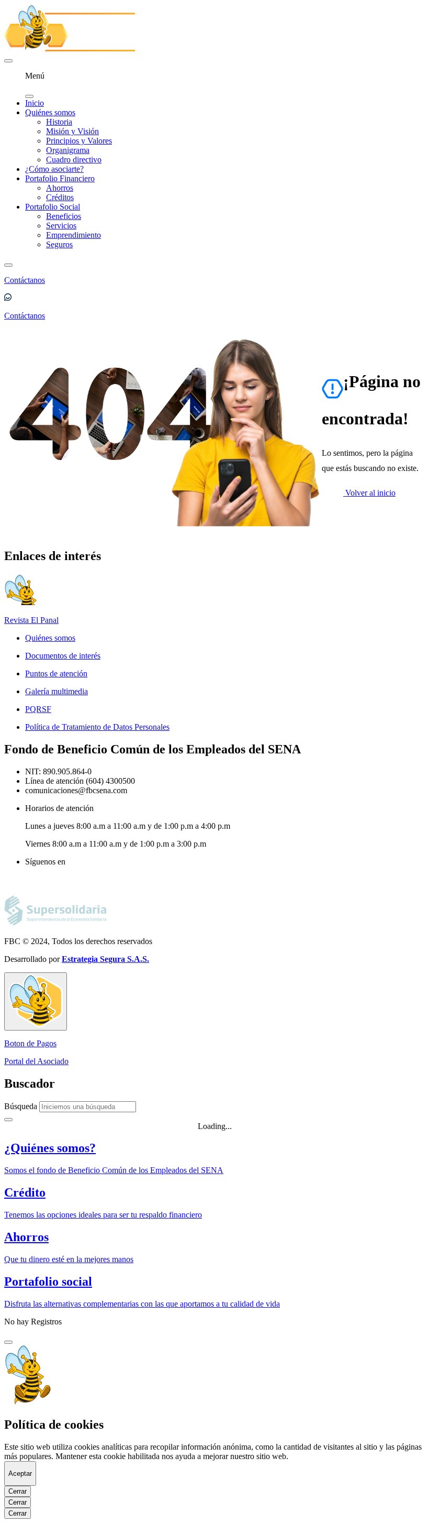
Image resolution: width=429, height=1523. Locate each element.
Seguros (59, 244)
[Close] (8, 1119)
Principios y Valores (79, 140)
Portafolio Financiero (60, 178)
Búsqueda (20, 1106)
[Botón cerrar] (8, 1342)
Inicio (34, 102)
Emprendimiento (73, 235)
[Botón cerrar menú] (29, 96)
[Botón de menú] (8, 60)
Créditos (60, 197)
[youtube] (30, 881)
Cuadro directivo (73, 159)
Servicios (61, 225)
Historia (59, 121)
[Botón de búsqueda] (8, 265)
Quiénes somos (50, 112)
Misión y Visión (72, 131)
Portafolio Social (52, 206)
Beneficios (63, 216)
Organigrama (67, 150)
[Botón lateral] (35, 1001)
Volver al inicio (369, 492)
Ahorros (59, 187)
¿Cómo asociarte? (54, 169)
